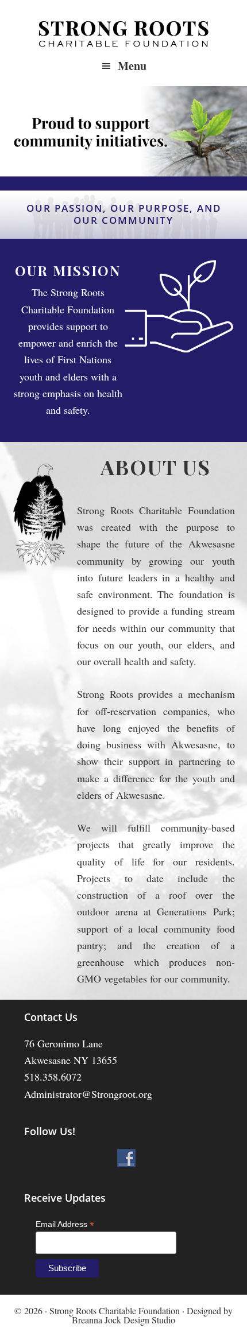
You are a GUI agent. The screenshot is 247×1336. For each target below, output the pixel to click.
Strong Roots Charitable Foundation (123, 34)
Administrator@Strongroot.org (88, 1094)
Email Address (65, 1224)
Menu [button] (132, 65)
